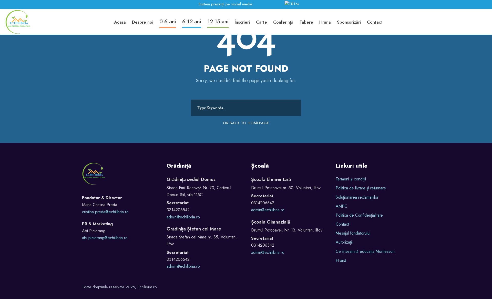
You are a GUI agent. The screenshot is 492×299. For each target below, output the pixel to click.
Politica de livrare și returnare (361, 188)
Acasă (120, 22)
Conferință (283, 22)
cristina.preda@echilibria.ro (105, 212)
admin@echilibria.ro (183, 217)
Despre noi (142, 22)
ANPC (341, 206)
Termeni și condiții (351, 179)
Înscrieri (242, 22)
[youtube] (267, 4)
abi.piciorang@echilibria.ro (105, 238)
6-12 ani (191, 21)
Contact (375, 22)
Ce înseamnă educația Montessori (365, 251)
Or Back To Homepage (246, 123)
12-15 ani (218, 21)
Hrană (325, 22)
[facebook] (259, 4)
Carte (261, 22)
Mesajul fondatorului (353, 233)
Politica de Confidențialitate (359, 215)
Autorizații (344, 242)
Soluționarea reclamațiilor (357, 197)
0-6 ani (167, 21)
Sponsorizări (349, 22)
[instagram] (274, 4)
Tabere (306, 22)
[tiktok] (292, 4)
